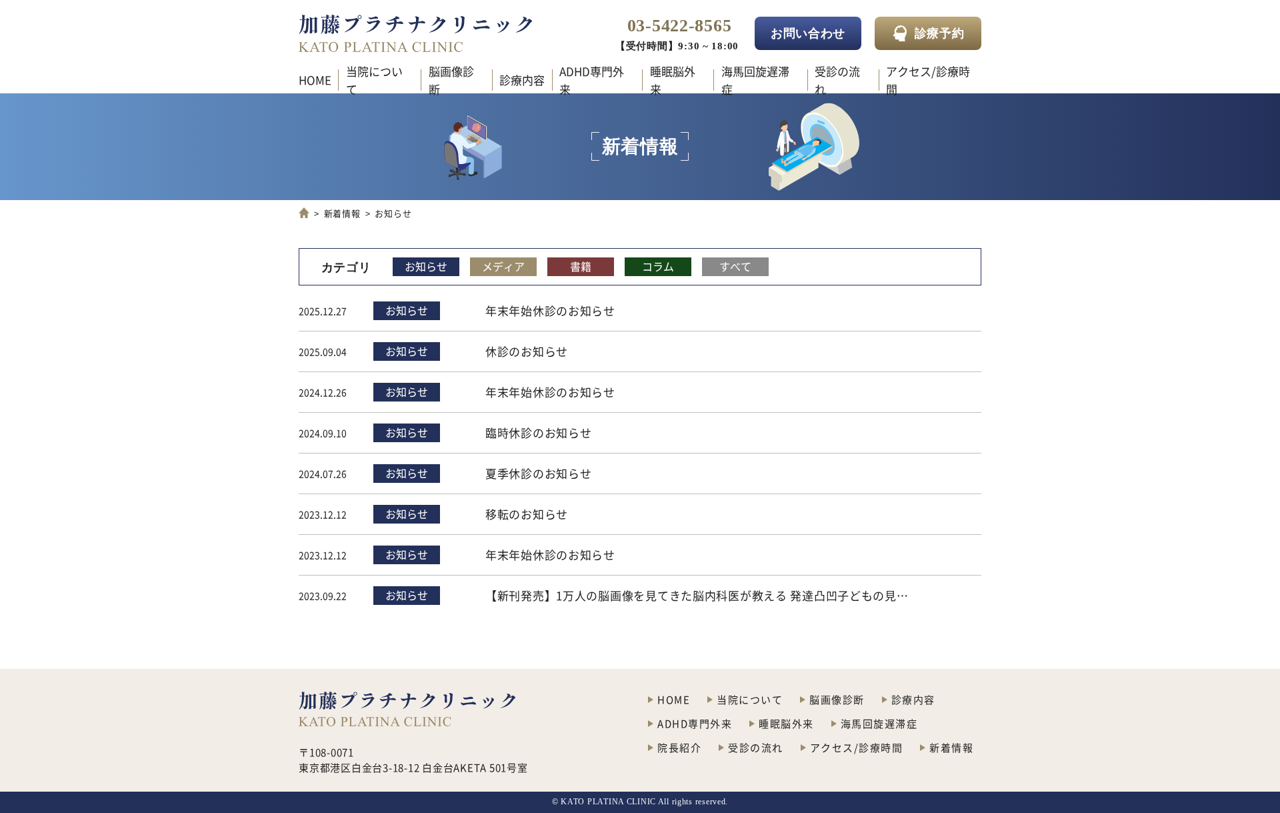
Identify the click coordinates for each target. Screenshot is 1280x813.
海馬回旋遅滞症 (755, 80)
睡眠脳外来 (672, 80)
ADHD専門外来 (591, 80)
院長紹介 (679, 747)
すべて (735, 266)
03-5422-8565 (679, 25)
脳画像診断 (451, 80)
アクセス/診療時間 (928, 80)
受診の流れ (837, 80)
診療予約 (940, 33)
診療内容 (522, 79)
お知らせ (426, 266)
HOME (315, 79)
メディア (503, 266)
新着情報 (342, 213)
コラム (658, 266)
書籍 (580, 266)
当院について (374, 80)
